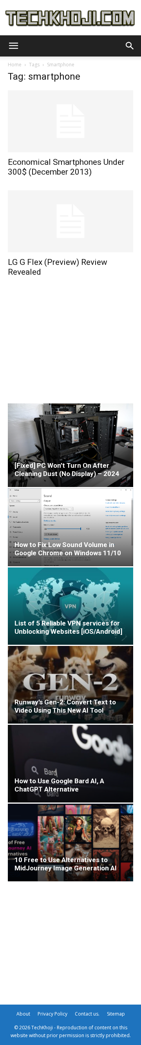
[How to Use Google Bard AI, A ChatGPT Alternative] (70, 763)
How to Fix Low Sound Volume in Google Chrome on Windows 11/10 (67, 549)
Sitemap (116, 1013)
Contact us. (87, 1013)
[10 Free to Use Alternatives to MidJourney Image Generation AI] (70, 842)
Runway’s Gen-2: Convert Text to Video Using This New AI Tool (65, 706)
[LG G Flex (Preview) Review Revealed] (70, 221)
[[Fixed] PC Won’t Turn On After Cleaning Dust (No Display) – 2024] (70, 445)
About (23, 1013)
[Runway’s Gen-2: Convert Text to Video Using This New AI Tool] (70, 685)
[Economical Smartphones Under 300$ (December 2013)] (70, 121)
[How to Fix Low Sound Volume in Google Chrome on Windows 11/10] (70, 527)
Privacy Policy (52, 1013)
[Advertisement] (70, 339)
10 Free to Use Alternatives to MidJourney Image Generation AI (65, 864)
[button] (13, 46)
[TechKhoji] (70, 18)
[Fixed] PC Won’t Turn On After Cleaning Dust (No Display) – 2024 (66, 469)
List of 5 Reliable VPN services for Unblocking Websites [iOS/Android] (68, 627)
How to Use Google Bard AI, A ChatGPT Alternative (59, 785)
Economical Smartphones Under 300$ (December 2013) (66, 167)
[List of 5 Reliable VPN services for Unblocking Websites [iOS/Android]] (70, 606)
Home (15, 64)
